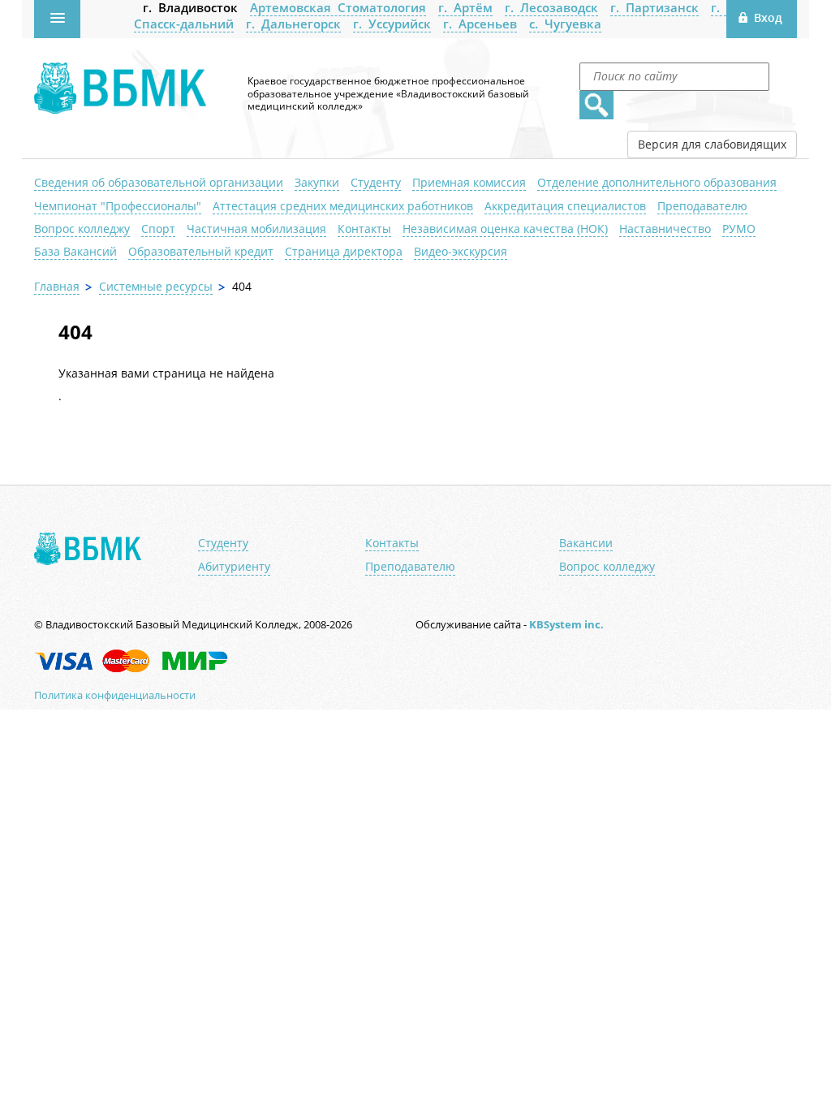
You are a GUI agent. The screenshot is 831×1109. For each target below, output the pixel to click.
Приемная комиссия (469, 182)
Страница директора (344, 251)
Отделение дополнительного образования (657, 182)
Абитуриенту (234, 566)
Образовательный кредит (200, 251)
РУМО (739, 228)
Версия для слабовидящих (712, 144)
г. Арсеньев (480, 23)
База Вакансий (75, 251)
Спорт (158, 228)
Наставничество (665, 228)
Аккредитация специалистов (565, 206)
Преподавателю (702, 206)
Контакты (364, 228)
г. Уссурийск (392, 23)
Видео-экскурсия (460, 251)
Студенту (376, 182)
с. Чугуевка (565, 23)
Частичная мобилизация (256, 228)
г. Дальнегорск (293, 23)
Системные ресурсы (156, 286)
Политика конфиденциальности (115, 695)
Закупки (317, 182)
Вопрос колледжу (82, 228)
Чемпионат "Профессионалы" (117, 206)
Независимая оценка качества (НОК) (505, 228)
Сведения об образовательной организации (158, 182)
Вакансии (586, 543)
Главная (57, 286)
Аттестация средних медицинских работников (343, 206)
